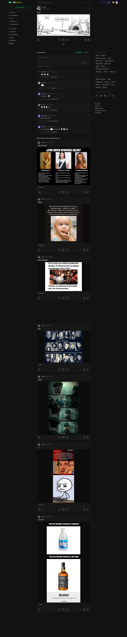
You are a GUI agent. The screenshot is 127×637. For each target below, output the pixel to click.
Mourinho (108, 63)
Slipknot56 (44, 93)
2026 (97, 55)
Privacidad (98, 112)
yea (39, 329)
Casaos (44, 7)
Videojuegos (99, 82)
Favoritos (13, 29)
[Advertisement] (106, 28)
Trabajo (107, 82)
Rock (41, 364)
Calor (109, 58)
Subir (21, 7)
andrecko (43, 126)
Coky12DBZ (44, 115)
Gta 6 (103, 66)
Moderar (13, 31)
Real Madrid (99, 63)
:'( (38, 447)
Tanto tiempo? (43, 260)
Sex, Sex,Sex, (42, 145)
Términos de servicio (100, 110)
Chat (12, 37)
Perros (113, 82)
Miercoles (113, 71)
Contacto (97, 106)
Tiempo (86, 52)
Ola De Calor (99, 61)
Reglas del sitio (99, 108)
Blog (12, 43)
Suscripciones (15, 24)
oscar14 (43, 104)
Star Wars (98, 71)
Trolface (42, 187)
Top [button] (12, 18)
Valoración (78, 52)
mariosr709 (44, 71)
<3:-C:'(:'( (42, 504)
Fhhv (41, 604)
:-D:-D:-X (41, 520)
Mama (105, 87)
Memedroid (106, 84)
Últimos (13, 12)
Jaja (64, 44)
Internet (98, 87)
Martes (106, 71)
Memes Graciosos (101, 58)
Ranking (13, 40)
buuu (40, 380)
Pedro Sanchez (109, 61)
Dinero (98, 84)
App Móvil (97, 104)
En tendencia (14, 15)
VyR (109, 79)
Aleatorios (14, 21)
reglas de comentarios (55, 66)
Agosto (104, 55)
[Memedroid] (10, 2)
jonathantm (44, 82)
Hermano (42, 245)
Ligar (113, 84)
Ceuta (97, 66)
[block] (88, 39)
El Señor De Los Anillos (102, 69)
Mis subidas (14, 34)
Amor (40, 202)
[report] (85, 39)
